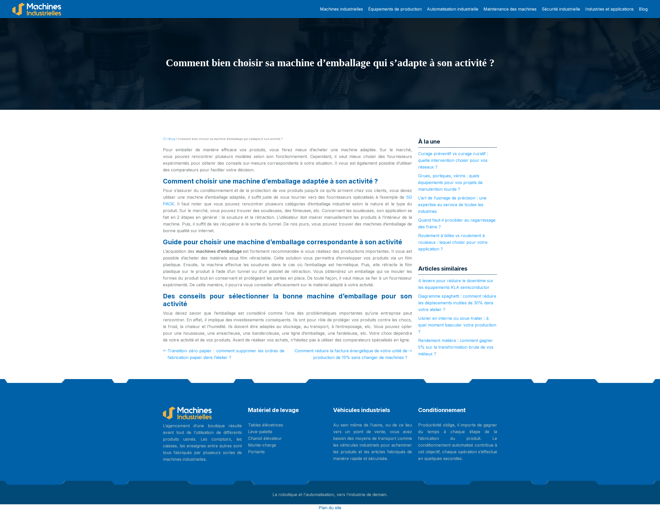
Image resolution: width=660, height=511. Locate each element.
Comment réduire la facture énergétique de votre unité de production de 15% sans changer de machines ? (351, 354)
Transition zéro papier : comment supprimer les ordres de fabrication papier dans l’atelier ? (226, 354)
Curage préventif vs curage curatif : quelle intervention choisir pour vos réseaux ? (453, 160)
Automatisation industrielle (452, 9)
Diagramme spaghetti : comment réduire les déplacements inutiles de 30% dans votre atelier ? (457, 303)
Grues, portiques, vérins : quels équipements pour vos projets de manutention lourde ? (450, 182)
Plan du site (330, 507)
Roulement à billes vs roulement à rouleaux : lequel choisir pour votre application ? (453, 242)
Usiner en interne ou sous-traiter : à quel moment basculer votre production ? (457, 325)
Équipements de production (395, 9)
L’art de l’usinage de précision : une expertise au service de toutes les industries (452, 204)
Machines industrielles (341, 9)
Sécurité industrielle (561, 9)
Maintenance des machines (510, 9)
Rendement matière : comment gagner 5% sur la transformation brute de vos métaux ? (455, 347)
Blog (643, 9)
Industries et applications (609, 9)
